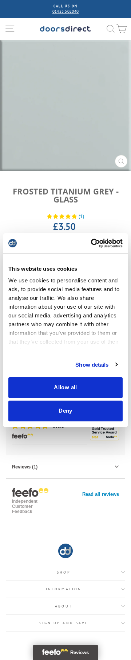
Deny (65, 411)
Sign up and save (63, 623)
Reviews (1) (24, 467)
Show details (91, 365)
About (63, 606)
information (64, 589)
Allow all (65, 387)
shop (63, 572)
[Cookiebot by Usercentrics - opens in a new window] (92, 243)
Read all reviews (100, 494)
